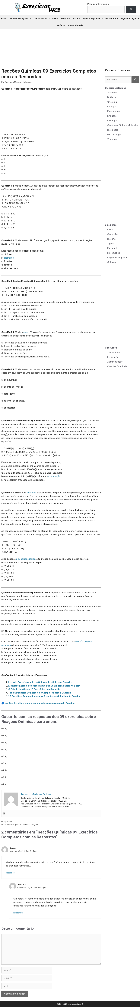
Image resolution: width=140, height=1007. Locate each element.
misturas (31, 492)
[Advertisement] (70, 46)
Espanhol (112, 248)
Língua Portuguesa (129, 18)
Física (55, 18)
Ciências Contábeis (117, 366)
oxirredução (54, 476)
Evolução (112, 115)
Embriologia (113, 111)
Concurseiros (40, 18)
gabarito (18, 824)
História (76, 18)
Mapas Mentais (75, 25)
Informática (113, 352)
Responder (10, 873)
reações (34, 824)
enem (26, 332)
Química (61, 25)
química (26, 824)
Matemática (111, 18)
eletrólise (9, 257)
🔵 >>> (38, 703)
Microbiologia (114, 134)
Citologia (112, 102)
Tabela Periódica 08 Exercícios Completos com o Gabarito (39, 692)
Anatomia (112, 92)
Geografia (65, 18)
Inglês (110, 243)
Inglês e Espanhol (91, 18)
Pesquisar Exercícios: (98, 4)
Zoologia (112, 139)
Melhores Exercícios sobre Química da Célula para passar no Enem (44, 685)
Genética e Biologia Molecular (122, 125)
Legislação (113, 357)
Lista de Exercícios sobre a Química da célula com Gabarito (40, 682)
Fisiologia (112, 120)
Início (4, 18)
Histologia (112, 129)
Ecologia (111, 106)
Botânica (111, 97)
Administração (115, 361)
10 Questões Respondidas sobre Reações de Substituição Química (44, 696)
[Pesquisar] (135, 79)
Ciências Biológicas (18, 18)
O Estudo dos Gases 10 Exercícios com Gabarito (34, 689)
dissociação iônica (25, 559)
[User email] (4, 813)
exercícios (9, 824)
